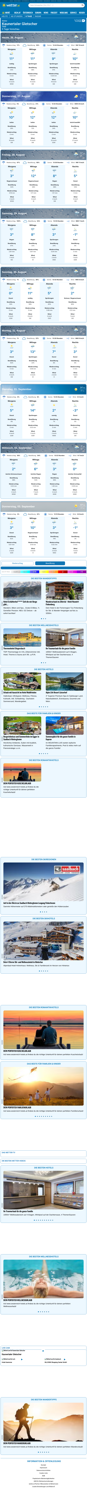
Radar (38, 16)
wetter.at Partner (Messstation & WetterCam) (43, 1484)
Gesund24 (47, 1)
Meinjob (53, 1)
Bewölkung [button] (50, 563)
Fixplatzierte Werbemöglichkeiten (43, 1478)
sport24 (32, 1)
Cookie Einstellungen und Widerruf (43, 1486)
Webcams (64, 13)
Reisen (59, 1)
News (46, 13)
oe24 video (17, 1)
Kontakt (43, 1465)
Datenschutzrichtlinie (43, 1470)
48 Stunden (16, 16)
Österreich (25, 1)
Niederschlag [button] (17, 563)
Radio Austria (73, 1)
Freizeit (54, 13)
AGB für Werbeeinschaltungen (43, 1481)
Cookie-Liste (43, 1473)
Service (73, 13)
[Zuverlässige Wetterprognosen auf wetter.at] (13, 5)
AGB (43, 1476)
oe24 (11, 1)
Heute (5, 16)
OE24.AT (17, 13)
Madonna (39, 1)
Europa (38, 13)
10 (52, 1220)
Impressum (43, 1467)
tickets (65, 1)
